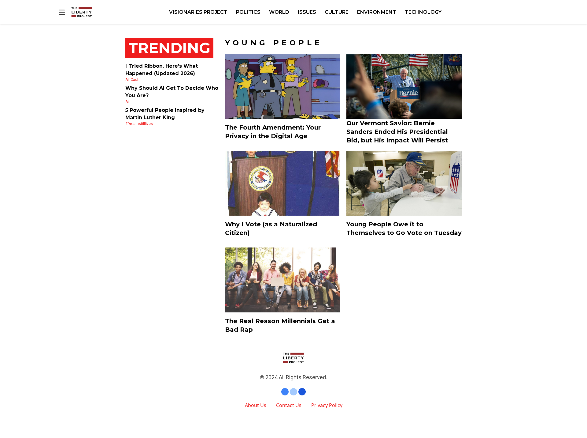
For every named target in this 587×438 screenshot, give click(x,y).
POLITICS (248, 12)
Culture (337, 12)
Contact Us (288, 405)
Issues (307, 12)
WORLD (279, 12)
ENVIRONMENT (376, 12)
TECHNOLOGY (423, 12)
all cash (132, 79)
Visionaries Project (198, 12)
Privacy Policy (326, 405)
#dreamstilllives (139, 124)
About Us (255, 405)
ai (127, 102)
